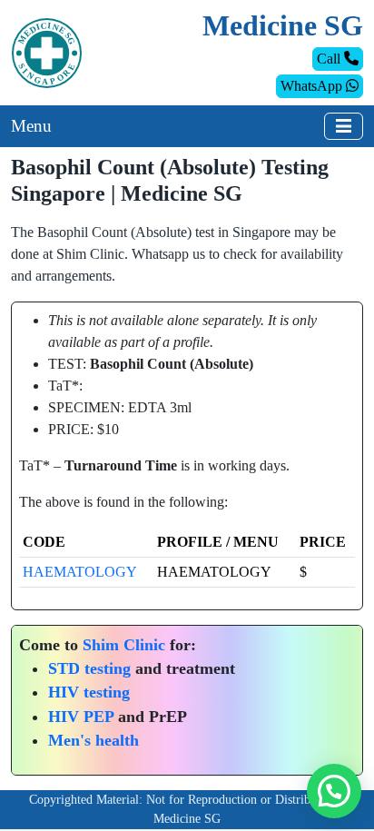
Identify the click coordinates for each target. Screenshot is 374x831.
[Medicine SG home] (47, 51)
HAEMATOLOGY (80, 571)
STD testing (89, 668)
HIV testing (89, 692)
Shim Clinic (124, 645)
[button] (334, 791)
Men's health (93, 740)
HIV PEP (80, 716)
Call (330, 58)
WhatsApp (313, 86)
